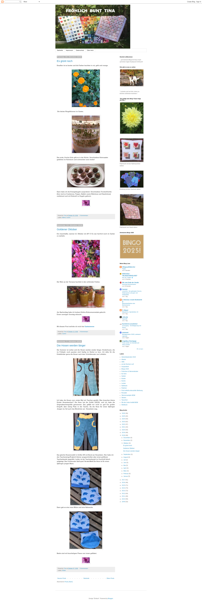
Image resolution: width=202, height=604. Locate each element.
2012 (123, 493)
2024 (123, 419)
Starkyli (124, 289)
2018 (123, 435)
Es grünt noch (64, 61)
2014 (123, 488)
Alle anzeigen (140, 349)
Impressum (69, 50)
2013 (123, 491)
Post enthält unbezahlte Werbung (132, 390)
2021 (123, 427)
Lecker (123, 383)
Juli (124, 460)
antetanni (125, 332)
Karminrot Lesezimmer (130, 324)
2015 (123, 485)
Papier (124, 268)
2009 (123, 502)
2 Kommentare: (84, 215)
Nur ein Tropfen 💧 (127, 277)
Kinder (64, 570)
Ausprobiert (125, 366)
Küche (123, 381)
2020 (123, 430)
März (125, 471)
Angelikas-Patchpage (129, 341)
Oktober (126, 443)
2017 (123, 480)
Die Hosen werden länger (71, 345)
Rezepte (124, 393)
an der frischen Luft (127, 364)
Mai (124, 465)
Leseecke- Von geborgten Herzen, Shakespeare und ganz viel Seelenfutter (132, 292)
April (125, 468)
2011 (123, 496)
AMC (123, 362)
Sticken (123, 397)
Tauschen (124, 400)
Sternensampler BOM (128, 395)
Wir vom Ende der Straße (130, 282)
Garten (68, 217)
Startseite (60, 50)
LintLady (125, 317)
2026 (123, 413)
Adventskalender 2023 (128, 357)
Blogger (110, 598)
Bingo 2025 (125, 369)
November (126, 440)
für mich (123, 374)
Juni (124, 462)
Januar (125, 476)
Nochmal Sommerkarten (129, 284)
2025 (123, 416)
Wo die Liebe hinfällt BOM (129, 402)
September (127, 454)
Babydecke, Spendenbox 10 (130, 312)
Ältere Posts (110, 578)
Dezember (126, 437)
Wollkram (124, 405)
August (125, 457)
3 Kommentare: (84, 331)
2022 (123, 424)
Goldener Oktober (67, 229)
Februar (126, 473)
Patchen (124, 388)
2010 (123, 499)
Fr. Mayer (125, 310)
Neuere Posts (61, 578)
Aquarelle (124, 319)
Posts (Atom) (69, 582)
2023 (123, 421)
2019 (123, 432)
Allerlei (64, 217)
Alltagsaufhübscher (128, 267)
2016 (123, 482)
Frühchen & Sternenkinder (129, 371)
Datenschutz (80, 50)
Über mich (90, 50)
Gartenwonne (89, 326)
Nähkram (124, 386)
